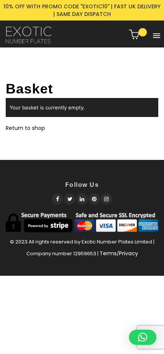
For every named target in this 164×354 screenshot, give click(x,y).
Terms (108, 253)
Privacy (128, 253)
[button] (154, 34)
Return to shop (25, 128)
